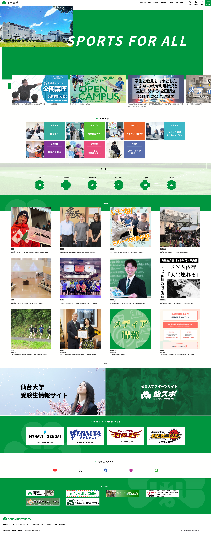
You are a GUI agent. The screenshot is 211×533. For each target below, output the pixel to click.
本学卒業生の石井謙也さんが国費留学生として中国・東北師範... (78, 252)
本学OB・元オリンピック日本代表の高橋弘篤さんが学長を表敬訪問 (29, 252)
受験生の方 (143, 3)
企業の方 (171, 3)
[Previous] (9, 84)
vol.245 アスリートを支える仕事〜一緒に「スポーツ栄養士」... (128, 252)
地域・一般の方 (179, 3)
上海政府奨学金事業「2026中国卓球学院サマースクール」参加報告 (79, 303)
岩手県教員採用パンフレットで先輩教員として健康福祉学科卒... (128, 303)
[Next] (9, 87)
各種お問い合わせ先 (60, 524)
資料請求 (49, 524)
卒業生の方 (163, 3)
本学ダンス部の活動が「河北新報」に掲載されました (175, 252)
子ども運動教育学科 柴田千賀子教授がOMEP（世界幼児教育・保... (79, 353)
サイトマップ (6, 524)
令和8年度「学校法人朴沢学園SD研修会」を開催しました (27, 303)
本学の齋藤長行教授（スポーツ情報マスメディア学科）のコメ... (178, 303)
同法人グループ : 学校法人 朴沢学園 (12, 530)
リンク (15, 524)
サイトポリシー (24, 524)
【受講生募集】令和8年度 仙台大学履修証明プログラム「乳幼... (178, 353)
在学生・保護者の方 (153, 3)
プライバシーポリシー (37, 524)
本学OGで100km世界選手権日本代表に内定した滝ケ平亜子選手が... (30, 353)
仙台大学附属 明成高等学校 (31, 530)
